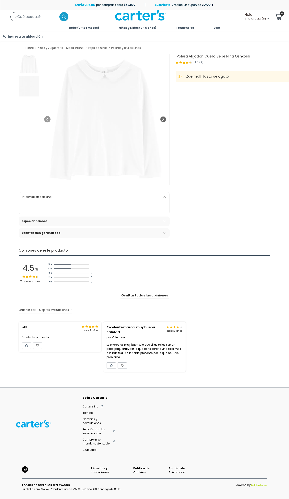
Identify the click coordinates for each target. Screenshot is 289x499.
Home (30, 48)
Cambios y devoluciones (92, 421)
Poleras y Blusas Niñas (126, 48)
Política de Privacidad (177, 470)
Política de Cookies (141, 470)
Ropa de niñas (97, 48)
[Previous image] (47, 119)
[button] (39, 17)
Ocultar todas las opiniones (144, 295)
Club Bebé (90, 450)
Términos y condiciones (100, 470)
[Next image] (163, 119)
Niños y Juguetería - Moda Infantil (61, 48)
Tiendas (88, 413)
